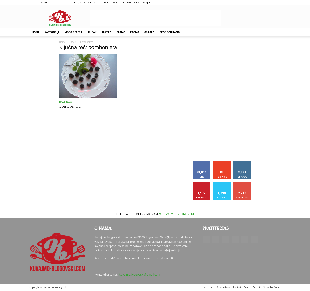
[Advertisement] (155, 18)
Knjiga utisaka (223, 287)
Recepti (146, 2)
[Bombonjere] (88, 76)
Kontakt (116, 2)
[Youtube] (268, 32)
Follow (222, 162)
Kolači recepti (65, 102)
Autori (137, 2)
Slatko (107, 32)
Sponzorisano (170, 32)
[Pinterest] (256, 32)
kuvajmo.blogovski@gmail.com (139, 274)
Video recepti (74, 32)
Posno (134, 32)
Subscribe (242, 183)
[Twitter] (262, 32)
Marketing (105, 2)
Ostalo (149, 32)
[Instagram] (250, 32)
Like (201, 162)
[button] (276, 32)
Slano (121, 32)
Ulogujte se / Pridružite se (85, 2)
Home (35, 32)
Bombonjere (70, 106)
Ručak (92, 32)
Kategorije (52, 32)
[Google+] (244, 32)
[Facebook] (238, 32)
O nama (127, 2)
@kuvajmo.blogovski (176, 214)
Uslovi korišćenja (272, 287)
